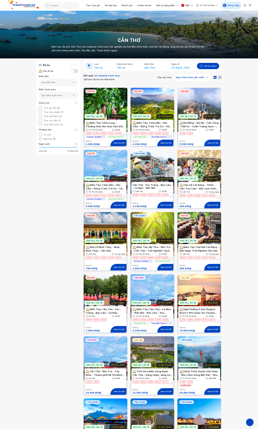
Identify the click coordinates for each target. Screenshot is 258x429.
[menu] (250, 5)
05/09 (182, 195)
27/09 (204, 258)
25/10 (103, 320)
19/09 (190, 133)
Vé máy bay (111, 5)
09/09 (143, 195)
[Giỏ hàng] (245, 5)
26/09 (103, 133)
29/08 (88, 133)
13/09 (157, 195)
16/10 (110, 195)
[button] (58, 144)
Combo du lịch (144, 5)
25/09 (197, 320)
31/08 (182, 133)
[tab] (215, 77)
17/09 (150, 133)
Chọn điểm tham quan (51, 95)
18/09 (96, 195)
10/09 (143, 133)
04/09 (88, 195)
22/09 (157, 258)
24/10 (118, 133)
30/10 (118, 195)
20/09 (197, 258)
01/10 (165, 133)
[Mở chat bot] (19, 410)
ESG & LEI (48, 71)
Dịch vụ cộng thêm (165, 5)
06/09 (182, 258)
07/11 (165, 382)
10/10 (110, 133)
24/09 (157, 133)
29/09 (165, 258)
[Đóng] (68, 393)
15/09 (143, 258)
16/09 (165, 195)
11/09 (150, 195)
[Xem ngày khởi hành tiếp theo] (123, 133)
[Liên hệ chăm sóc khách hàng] (250, 422)
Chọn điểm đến (48, 82)
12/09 (96, 133)
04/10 (211, 258)
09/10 (211, 320)
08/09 (135, 320)
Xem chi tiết (119, 143)
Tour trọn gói (93, 5)
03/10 (211, 195)
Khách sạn (127, 5)
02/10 (103, 195)
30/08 (135, 133)
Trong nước (52, 18)
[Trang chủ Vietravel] (24, 5)
